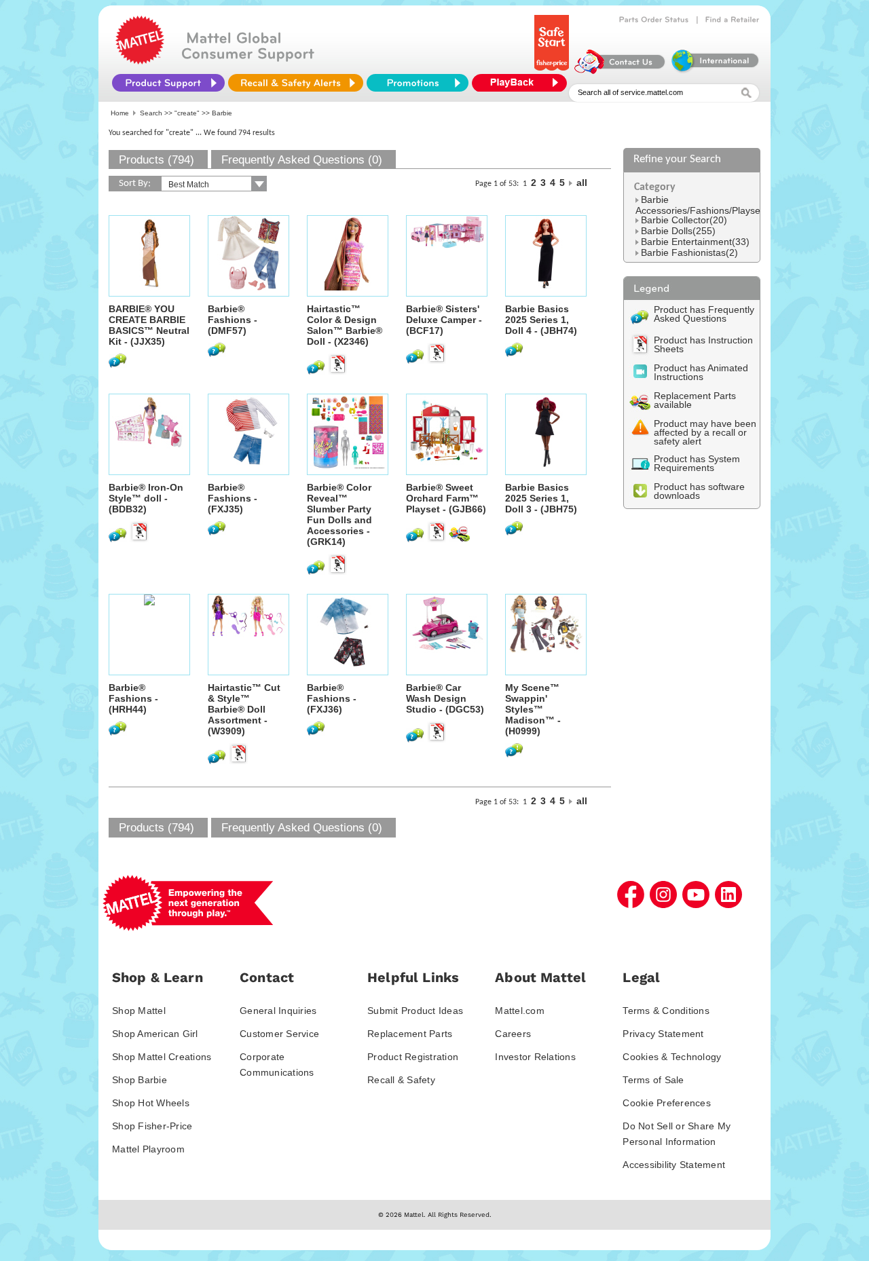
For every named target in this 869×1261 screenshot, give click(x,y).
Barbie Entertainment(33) (695, 241)
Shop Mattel (139, 1010)
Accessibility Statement (674, 1164)
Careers (513, 1033)
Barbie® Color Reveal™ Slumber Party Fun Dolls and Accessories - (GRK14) (339, 514)
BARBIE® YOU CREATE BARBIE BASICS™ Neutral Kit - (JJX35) (149, 325)
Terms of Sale (653, 1079)
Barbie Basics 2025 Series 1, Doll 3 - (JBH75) (541, 498)
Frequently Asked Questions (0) (301, 159)
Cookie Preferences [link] (667, 1102)
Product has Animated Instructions (701, 372)
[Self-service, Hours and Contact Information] (620, 70)
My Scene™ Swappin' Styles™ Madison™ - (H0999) (533, 709)
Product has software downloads (699, 491)
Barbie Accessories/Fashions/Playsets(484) (713, 205)
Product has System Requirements (697, 463)
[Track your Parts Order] (654, 19)
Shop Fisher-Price (152, 1126)
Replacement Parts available (695, 400)
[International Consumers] (714, 70)
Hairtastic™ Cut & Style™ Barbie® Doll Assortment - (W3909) (244, 709)
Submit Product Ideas (415, 1010)
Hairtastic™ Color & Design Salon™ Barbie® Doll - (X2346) (344, 325)
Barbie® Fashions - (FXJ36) (331, 698)
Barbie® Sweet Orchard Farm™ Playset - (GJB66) (446, 498)
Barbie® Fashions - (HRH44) (133, 698)
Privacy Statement (663, 1033)
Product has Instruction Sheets (703, 344)
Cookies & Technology (672, 1056)
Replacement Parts (409, 1033)
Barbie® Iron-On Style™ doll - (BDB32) (146, 498)
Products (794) (156, 159)
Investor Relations (535, 1056)
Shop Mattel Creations (161, 1056)
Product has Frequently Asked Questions (704, 314)
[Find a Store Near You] (732, 19)
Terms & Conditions (666, 1010)
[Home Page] (139, 61)
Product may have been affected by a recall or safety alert (705, 432)
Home (120, 113)
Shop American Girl (155, 1033)
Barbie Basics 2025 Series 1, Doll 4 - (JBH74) (541, 319)
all (581, 182)
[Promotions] (417, 83)
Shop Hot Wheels (150, 1102)
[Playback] (523, 83)
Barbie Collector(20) (684, 219)
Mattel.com (519, 1010)
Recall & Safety (401, 1079)
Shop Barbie (139, 1079)
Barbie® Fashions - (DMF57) (232, 319)
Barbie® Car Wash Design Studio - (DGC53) (445, 698)
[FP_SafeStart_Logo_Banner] (553, 70)
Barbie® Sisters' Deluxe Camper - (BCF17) (444, 319)
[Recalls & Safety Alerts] (295, 83)
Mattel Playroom (148, 1149)
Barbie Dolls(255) (678, 230)
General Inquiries (278, 1010)
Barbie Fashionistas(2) (689, 252)
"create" (187, 113)
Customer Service (279, 1033)
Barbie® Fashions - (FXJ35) (232, 498)
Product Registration (412, 1056)
